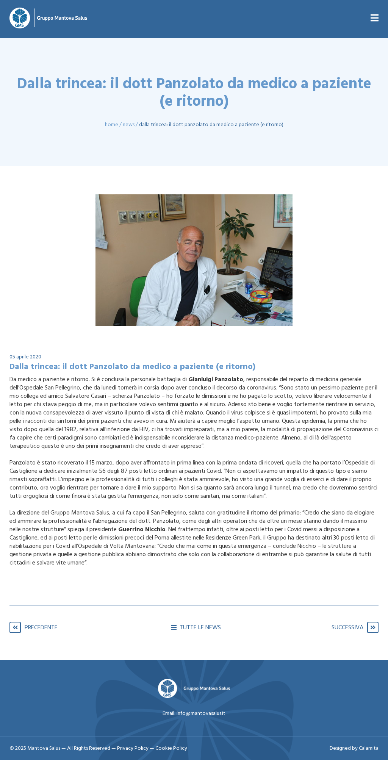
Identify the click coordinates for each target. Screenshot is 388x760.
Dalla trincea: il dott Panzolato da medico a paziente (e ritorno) (211, 124)
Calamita (369, 748)
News (129, 124)
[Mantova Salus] (48, 19)
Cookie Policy (171, 748)
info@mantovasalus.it (201, 713)
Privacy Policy (133, 748)
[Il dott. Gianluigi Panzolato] (194, 260)
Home (111, 124)
